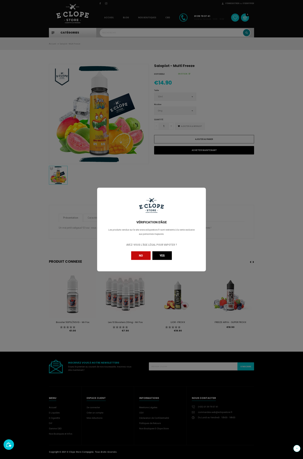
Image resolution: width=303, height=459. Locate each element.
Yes (162, 255)
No (141, 255)
